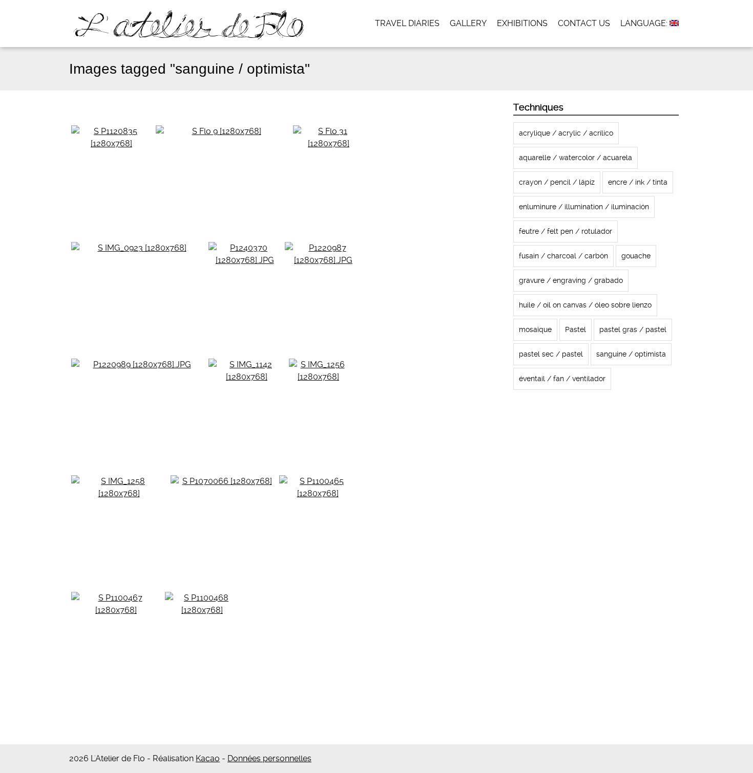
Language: (645, 23)
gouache (636, 256)
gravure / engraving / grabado (571, 280)
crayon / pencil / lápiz (557, 182)
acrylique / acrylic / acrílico (566, 133)
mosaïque (535, 329)
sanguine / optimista (631, 354)
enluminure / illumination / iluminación (584, 207)
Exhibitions (522, 23)
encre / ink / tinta (637, 182)
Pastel (575, 329)
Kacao (208, 758)
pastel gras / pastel (632, 329)
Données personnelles (269, 758)
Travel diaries (407, 23)
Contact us (584, 23)
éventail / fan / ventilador (562, 378)
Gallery (468, 23)
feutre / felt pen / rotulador (565, 231)
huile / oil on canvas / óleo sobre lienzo (585, 305)
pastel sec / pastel (551, 354)
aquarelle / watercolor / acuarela (575, 157)
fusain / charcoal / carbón (563, 256)
